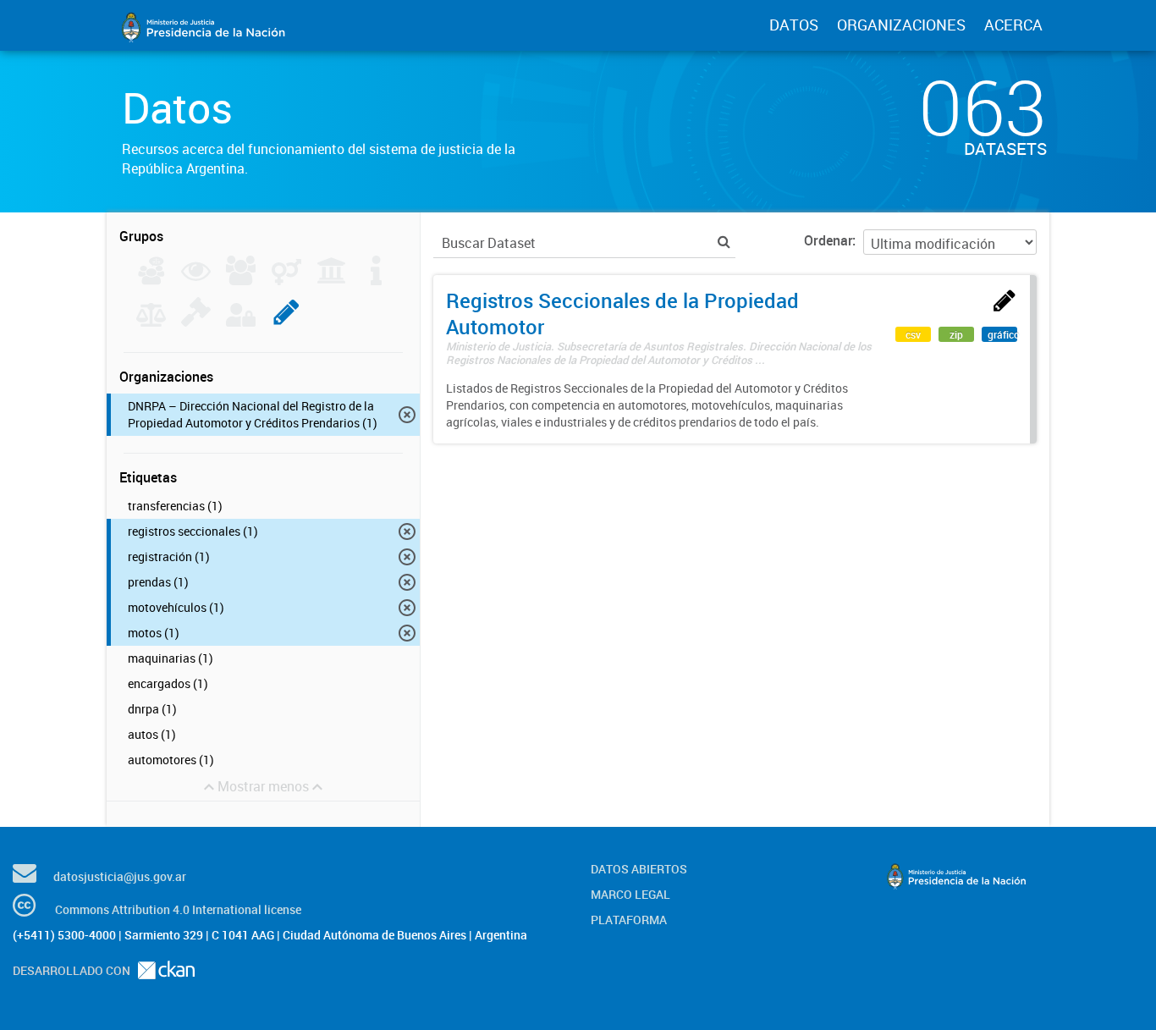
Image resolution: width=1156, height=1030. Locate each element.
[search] (724, 241)
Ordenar (828, 240)
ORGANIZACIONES (901, 24)
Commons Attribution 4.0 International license (178, 909)
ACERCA (1013, 24)
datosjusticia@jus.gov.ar (119, 876)
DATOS (793, 24)
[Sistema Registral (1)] (286, 321)
